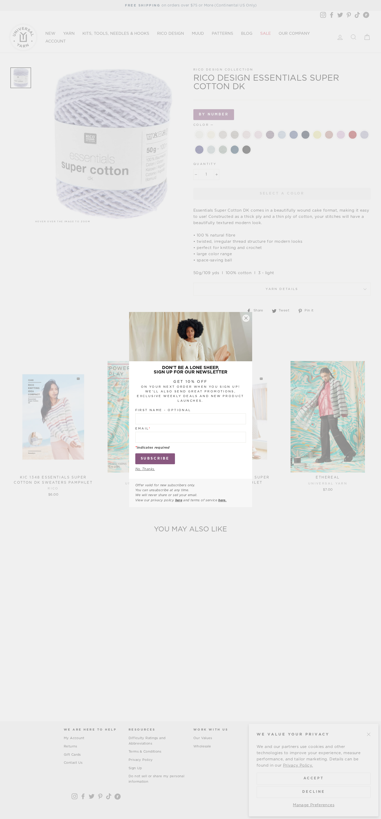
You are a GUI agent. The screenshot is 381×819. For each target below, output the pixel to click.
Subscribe (155, 458)
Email (143, 428)
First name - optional (163, 410)
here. (222, 500)
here (178, 500)
